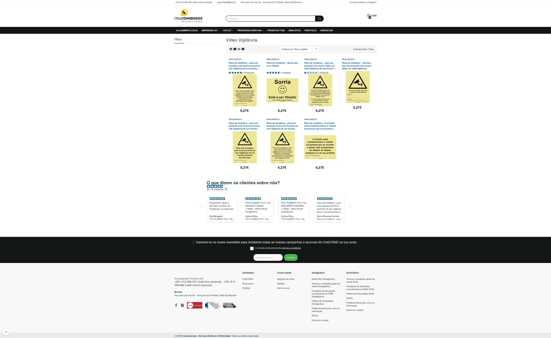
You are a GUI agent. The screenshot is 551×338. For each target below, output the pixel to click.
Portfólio (246, 287)
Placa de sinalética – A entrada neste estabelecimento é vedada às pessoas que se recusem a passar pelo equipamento (320, 126)
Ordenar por (287, 49)
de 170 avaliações (215, 189)
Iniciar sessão (358, 2)
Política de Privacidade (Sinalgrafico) (322, 302)
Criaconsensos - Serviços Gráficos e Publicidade (206, 335)
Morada (280, 283)
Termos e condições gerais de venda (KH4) (360, 280)
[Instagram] (182, 306)
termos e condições (291, 247)
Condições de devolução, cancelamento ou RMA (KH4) (360, 288)
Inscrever (291, 257)
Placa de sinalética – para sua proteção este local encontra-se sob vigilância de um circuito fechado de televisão (244, 126)
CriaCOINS (247, 278)
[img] (277, 186)
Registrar (372, 2)
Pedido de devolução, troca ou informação (326, 310)
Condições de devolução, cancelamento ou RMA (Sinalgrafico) (323, 293)
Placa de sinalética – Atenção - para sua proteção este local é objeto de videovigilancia (357, 66)
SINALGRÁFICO (235, 59)
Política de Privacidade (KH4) (360, 293)
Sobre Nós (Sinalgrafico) (323, 278)
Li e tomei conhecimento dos (278, 247)
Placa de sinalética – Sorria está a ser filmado (282, 64)
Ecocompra (247, 283)
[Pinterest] (194, 305)
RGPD (315, 315)
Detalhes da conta (285, 278)
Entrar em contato (320, 320)
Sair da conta (283, 287)
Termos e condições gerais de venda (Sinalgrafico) (326, 285)
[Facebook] (176, 306)
